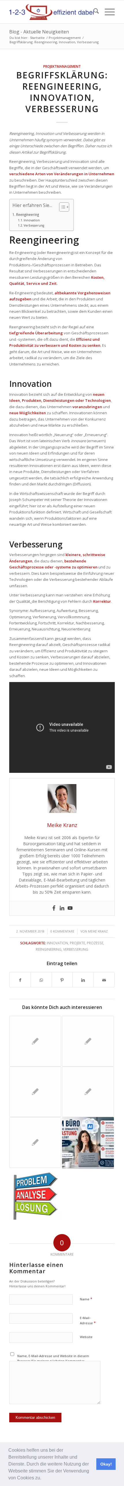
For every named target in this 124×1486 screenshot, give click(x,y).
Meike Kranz (98, 931)
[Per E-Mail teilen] (104, 979)
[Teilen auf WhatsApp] (41, 979)
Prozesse (95, 943)
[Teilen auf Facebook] (20, 979)
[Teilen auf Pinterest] (62, 979)
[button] (43, 1478)
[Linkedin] (62, 908)
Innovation (32, 220)
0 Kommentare (62, 931)
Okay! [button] (106, 1464)
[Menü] (107, 11)
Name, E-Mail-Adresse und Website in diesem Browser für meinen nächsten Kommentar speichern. (53, 1361)
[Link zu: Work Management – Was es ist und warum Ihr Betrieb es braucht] (35, 1041)
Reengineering (27, 214)
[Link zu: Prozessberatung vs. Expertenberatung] (88, 1041)
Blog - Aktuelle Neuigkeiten (39, 32)
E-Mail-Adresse (88, 1320)
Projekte (77, 943)
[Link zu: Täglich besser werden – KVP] (35, 1092)
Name (86, 1299)
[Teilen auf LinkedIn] (83, 979)
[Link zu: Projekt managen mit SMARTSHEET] (88, 1092)
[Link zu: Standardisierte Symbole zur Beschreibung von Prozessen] (35, 1142)
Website (86, 1337)
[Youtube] (70, 908)
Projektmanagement (62, 66)
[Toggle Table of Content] (61, 207)
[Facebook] (54, 908)
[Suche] (93, 11)
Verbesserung (34, 225)
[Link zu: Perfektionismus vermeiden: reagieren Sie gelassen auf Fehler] (35, 1194)
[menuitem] (93, 11)
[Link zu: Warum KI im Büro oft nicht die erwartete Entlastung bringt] (88, 1143)
